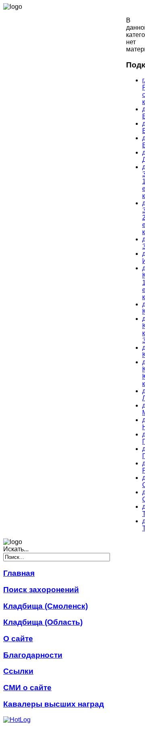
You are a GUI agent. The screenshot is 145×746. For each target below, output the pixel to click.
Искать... (16, 549)
